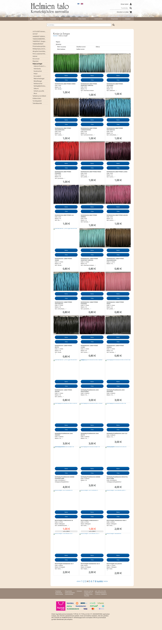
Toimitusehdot (98, 19)
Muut (35, 93)
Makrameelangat (39, 78)
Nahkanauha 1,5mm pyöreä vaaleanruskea (115, 259)
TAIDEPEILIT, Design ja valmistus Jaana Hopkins (39, 41)
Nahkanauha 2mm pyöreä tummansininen (89, 129)
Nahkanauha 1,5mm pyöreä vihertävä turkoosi (89, 259)
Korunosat (36, 59)
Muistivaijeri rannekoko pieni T (117, 520)
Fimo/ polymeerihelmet (39, 54)
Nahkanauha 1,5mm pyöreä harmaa (115, 346)
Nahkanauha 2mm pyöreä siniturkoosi (115, 129)
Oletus (98, 47)
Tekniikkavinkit (37, 103)
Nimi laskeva (61, 49)
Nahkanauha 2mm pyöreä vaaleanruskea (63, 129)
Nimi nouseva (61, 47)
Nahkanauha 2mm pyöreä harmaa (89, 216)
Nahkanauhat (38, 83)
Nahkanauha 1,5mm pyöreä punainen (89, 302)
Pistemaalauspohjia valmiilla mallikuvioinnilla (39, 46)
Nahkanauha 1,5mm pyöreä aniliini (63, 390)
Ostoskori (128, 19)
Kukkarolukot (37, 98)
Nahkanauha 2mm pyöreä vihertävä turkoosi (89, 84)
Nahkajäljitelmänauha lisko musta (90, 434)
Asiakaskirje (66, 19)
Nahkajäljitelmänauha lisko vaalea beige (90, 390)
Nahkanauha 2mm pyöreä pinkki (91, 171)
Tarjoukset (40, 19)
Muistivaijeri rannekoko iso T (64, 563)
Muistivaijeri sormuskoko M (64, 520)
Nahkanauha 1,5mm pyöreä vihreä (63, 259)
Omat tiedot (124, 4)
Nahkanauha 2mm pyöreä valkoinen (115, 84)
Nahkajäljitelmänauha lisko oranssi (64, 434)
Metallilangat (38, 81)
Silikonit (36, 88)
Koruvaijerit (37, 76)
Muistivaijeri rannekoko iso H (90, 563)
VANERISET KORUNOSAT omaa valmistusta (39, 36)
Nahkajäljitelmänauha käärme (90, 477)
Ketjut (35, 73)
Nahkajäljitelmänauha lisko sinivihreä (116, 390)
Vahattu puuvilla (39, 91)
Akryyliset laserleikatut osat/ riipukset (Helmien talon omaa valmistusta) (39, 51)
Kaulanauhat (38, 71)
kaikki (100, 581)
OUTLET (35, 34)
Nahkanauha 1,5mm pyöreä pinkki (115, 302)
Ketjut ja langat (37, 64)
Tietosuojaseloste (70, 592)
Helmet (35, 56)
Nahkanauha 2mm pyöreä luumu (117, 171)
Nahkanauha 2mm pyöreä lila (64, 215)
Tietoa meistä (82, 19)
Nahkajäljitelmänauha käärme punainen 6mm (64, 477)
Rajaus (58, 42)
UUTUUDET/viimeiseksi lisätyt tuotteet (39, 31)
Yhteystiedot (114, 19)
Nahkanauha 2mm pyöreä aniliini (117, 215)
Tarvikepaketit (37, 101)
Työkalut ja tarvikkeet (39, 96)
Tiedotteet (53, 19)
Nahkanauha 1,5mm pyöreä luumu (89, 346)
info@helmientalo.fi (100, 592)
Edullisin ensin (81, 47)
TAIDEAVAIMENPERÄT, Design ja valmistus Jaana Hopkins (39, 39)
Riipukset (35, 61)
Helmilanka (37, 69)
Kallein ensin (81, 49)
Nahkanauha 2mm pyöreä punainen (63, 172)
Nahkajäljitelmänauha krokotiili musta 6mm (117, 477)
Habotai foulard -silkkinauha (40, 66)
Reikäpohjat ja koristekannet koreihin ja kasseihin (39, 49)
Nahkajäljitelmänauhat (40, 86)
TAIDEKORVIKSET (38, 44)
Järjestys (58, 44)
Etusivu (55, 36)
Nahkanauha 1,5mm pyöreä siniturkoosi (63, 302)
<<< (79, 581)
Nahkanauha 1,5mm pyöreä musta (63, 346)
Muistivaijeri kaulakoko (114, 563)
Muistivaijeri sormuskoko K (89, 520)
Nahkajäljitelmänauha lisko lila (117, 433)
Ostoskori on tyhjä (122, 12)
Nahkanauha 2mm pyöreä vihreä (65, 84)
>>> (106, 581)
